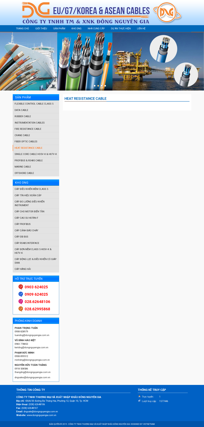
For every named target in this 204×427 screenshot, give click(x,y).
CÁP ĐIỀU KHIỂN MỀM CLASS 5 (31, 189)
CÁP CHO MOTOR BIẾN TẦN (29, 211)
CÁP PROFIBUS (23, 224)
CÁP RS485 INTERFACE (27, 243)
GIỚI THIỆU (41, 28)
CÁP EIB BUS (21, 236)
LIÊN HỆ (141, 28)
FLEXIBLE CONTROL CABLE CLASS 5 (34, 103)
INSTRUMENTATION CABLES (30, 122)
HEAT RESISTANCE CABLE (28, 147)
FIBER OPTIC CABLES (26, 141)
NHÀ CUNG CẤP (96, 28)
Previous (3, 61)
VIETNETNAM (149, 424)
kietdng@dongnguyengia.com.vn (31, 347)
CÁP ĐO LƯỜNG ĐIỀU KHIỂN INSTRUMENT (29, 203)
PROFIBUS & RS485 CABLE (29, 160)
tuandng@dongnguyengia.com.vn (32, 335)
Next (201, 61)
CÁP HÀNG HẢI (23, 269)
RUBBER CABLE (23, 116)
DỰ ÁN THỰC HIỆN (121, 28)
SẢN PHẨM (59, 28)
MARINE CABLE (23, 166)
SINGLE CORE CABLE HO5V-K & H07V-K (36, 154)
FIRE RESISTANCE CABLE (28, 129)
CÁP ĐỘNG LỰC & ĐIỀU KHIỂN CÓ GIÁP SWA (35, 261)
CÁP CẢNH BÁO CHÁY (26, 230)
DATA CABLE (21, 110)
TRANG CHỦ (22, 28)
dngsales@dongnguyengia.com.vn (32, 377)
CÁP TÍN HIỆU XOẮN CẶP (28, 195)
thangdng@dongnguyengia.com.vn (33, 372)
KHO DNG (76, 28)
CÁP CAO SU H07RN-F (26, 217)
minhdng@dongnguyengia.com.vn (32, 359)
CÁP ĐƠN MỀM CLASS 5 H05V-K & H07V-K (33, 251)
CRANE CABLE (22, 135)
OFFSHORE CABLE (24, 173)
